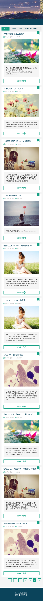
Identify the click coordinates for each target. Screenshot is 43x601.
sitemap (21, 597)
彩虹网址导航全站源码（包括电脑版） (19, 414)
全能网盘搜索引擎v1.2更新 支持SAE (18, 246)
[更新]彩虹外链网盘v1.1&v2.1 (15, 524)
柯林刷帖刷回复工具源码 (13, 89)
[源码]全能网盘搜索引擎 (13, 355)
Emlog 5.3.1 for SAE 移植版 (14, 300)
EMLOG (24, 593)
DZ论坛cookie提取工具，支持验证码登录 (20, 469)
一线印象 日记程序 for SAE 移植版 (17, 141)
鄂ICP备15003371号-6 (21, 595)
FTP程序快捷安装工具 (12, 196)
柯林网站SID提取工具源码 (14, 34)
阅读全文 (21, 81)
